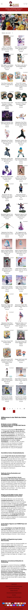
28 (24, 408)
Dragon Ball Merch (12, 477)
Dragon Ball (17, 425)
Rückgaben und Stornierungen (14, 597)
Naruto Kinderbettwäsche (8, 435)
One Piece (12, 431)
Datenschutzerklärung (14, 588)
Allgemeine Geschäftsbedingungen (14, 586)
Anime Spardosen (10, 437)
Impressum (14, 584)
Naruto (23, 425)
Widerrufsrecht (14, 590)
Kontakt (14, 595)
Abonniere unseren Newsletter (13, 600)
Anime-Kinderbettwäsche (16, 453)
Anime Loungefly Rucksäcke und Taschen (12, 495)
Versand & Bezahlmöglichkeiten (14, 592)
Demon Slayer (8, 426)
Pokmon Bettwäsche (13, 571)
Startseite (13, 19)
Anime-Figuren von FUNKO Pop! (14, 524)
